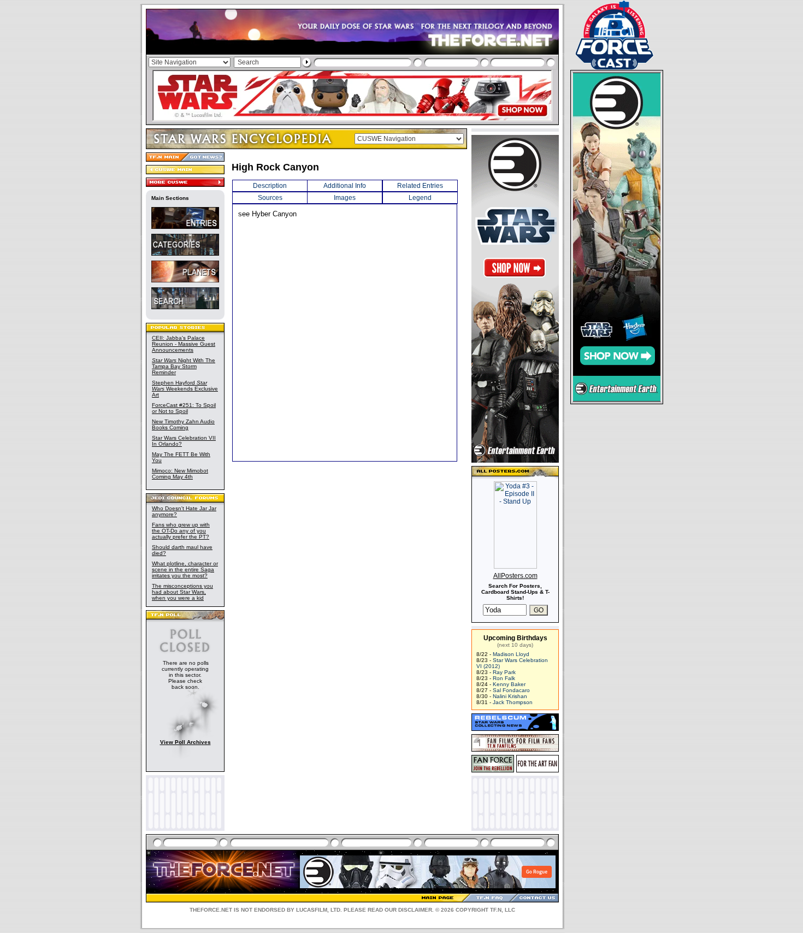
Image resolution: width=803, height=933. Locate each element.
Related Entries (420, 186)
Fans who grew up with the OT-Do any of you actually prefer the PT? (181, 531)
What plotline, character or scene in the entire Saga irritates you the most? (185, 569)
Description (270, 186)
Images (345, 198)
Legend (420, 198)
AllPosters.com (515, 576)
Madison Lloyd (511, 654)
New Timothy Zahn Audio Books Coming (183, 424)
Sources (270, 198)
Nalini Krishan (510, 696)
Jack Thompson (513, 702)
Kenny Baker (509, 684)
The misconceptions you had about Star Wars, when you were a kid (182, 592)
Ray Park (504, 672)
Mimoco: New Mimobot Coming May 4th (180, 474)
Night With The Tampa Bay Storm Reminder (183, 366)
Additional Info (344, 186)
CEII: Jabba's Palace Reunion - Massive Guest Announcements (183, 344)
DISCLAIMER (415, 910)
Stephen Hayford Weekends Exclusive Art (185, 389)
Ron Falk (504, 678)
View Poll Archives (185, 742)
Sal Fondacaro (511, 690)
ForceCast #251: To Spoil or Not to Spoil (184, 408)
